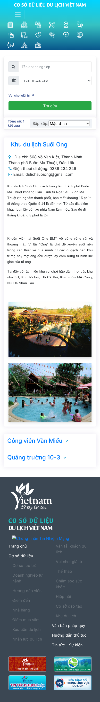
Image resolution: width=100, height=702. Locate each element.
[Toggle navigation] (18, 14)
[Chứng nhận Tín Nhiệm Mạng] (52, 538)
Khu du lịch (66, 615)
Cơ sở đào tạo (69, 606)
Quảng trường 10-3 (33, 457)
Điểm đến (21, 600)
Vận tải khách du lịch (71, 549)
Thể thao (64, 571)
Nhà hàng (21, 610)
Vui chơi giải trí (20, 95)
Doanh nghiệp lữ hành (27, 578)
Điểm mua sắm (26, 619)
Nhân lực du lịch (27, 639)
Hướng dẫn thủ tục (69, 635)
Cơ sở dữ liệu (20, 555)
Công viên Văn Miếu (34, 440)
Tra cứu (50, 105)
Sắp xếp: (41, 123)
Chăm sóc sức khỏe (69, 584)
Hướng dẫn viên (27, 590)
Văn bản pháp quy (68, 625)
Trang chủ (17, 546)
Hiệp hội (63, 596)
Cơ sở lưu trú (24, 565)
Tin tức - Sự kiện (67, 644)
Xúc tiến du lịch (26, 629)
